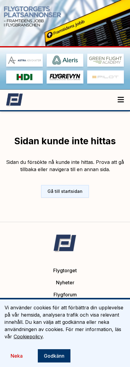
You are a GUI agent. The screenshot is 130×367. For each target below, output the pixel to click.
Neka (17, 356)
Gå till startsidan (65, 191)
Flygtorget (65, 270)
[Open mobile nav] (121, 100)
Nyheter (65, 282)
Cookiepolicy (28, 336)
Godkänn (54, 356)
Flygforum (65, 295)
